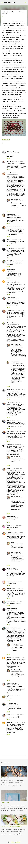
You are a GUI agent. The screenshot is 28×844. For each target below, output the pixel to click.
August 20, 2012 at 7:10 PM (17, 581)
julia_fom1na (10, 151)
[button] (2, 17)
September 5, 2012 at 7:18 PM (17, 714)
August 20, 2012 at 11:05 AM (13, 174)
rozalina (9, 581)
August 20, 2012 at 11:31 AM (18, 260)
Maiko (8, 239)
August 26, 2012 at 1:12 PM (15, 695)
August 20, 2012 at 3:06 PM (16, 468)
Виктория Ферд (11, 568)
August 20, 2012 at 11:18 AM (16, 226)
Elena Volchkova (11, 323)
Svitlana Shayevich (12, 608)
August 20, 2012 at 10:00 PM (16, 601)
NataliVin (9, 310)
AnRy (8, 402)
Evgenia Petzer (11, 516)
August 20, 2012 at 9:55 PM (17, 588)
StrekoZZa (9, 389)
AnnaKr (9, 532)
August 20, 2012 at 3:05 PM (17, 444)
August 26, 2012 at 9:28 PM (17, 200)
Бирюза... (9, 657)
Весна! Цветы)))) (5, 777)
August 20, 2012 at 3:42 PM (12, 517)
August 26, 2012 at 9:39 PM (17, 363)
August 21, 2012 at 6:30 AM (14, 627)
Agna (8, 601)
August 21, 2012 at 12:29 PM (18, 657)
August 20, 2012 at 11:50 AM (13, 271)
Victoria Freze (11, 297)
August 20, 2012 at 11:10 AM (13, 215)
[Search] (26, 2)
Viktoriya (9, 248)
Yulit (8, 420)
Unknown (9, 722)
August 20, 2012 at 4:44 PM (17, 543)
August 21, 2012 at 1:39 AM (12, 610)
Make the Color (6, 139)
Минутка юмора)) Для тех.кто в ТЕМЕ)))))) (11, 826)
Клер (8, 226)
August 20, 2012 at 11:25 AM (16, 239)
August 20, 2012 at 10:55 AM (13, 152)
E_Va (8, 696)
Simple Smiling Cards (9, 2)
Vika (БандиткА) (15, 199)
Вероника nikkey (11, 281)
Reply (8, 158)
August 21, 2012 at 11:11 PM (13, 684)
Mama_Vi (9, 261)
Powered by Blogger (15, 842)
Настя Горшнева (11, 172)
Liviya (8, 525)
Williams (9, 588)
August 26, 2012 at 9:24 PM (17, 671)
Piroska (9, 161)
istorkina (9, 444)
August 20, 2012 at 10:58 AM (17, 161)
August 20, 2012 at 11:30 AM (18, 248)
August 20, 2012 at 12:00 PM (13, 298)
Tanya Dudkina (11, 214)
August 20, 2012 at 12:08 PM (18, 310)
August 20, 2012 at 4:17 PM (16, 525)
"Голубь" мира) (5, 802)
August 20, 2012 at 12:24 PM (13, 324)
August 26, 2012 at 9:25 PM (17, 553)
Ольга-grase (10, 431)
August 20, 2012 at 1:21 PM (15, 420)
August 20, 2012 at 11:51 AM (13, 282)
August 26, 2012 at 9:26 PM (17, 497)
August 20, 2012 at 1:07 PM (15, 402)
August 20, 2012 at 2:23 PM (20, 431)
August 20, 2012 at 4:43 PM (16, 532)
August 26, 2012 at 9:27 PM (17, 457)
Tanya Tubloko (11, 269)
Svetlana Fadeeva (12, 683)
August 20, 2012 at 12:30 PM (19, 389)
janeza (8, 468)
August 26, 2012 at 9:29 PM (12, 704)
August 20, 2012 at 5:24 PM (12, 569)
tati (8, 627)
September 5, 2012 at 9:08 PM (18, 722)
